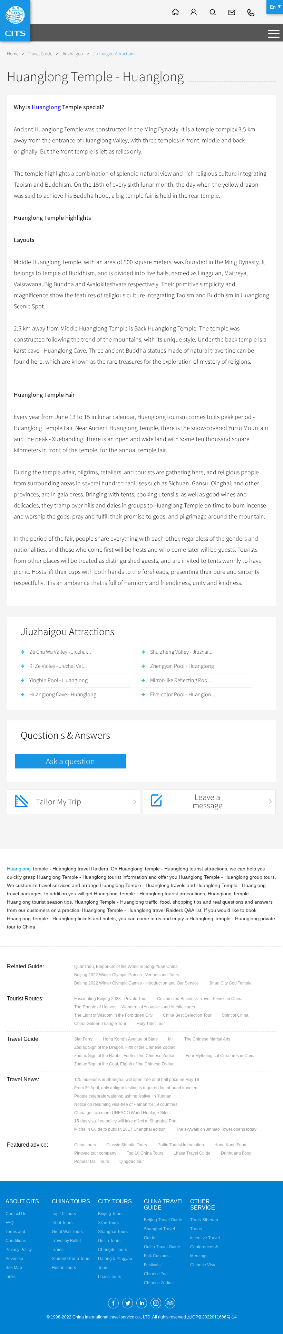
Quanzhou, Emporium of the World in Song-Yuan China (126, 966)
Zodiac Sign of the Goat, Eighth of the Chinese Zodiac (124, 1064)
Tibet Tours (62, 1222)
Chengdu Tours (112, 1249)
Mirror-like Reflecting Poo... (181, 680)
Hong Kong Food (230, 1144)
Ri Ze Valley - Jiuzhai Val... (58, 666)
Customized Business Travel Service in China (200, 998)
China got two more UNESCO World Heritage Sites (121, 1112)
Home (13, 54)
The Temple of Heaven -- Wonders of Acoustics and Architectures (134, 1007)
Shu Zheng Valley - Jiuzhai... (181, 652)
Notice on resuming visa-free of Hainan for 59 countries (125, 1104)
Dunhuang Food (236, 1153)
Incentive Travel (205, 1237)
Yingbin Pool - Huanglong (58, 680)
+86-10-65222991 (251, 12)
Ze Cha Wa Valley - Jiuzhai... (60, 652)
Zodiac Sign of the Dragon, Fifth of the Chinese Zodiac (124, 1047)
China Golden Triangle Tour (100, 1023)
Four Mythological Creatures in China (221, 1055)
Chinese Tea (156, 1273)
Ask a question (70, 761)
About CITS (22, 1201)
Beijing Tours (110, 1213)
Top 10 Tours (64, 1213)
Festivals (152, 1264)
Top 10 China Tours (145, 1153)
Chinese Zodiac (159, 1282)
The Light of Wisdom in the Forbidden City (113, 1015)
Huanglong (46, 107)
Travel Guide (40, 54)
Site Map (14, 1267)
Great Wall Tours (67, 1231)
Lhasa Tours (109, 1276)
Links (11, 1276)
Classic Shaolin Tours (126, 1144)
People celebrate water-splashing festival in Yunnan (123, 1096)
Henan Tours (64, 1267)
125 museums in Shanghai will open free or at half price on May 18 (136, 1079)
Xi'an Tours (108, 1222)
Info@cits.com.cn (232, 12)
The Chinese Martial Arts (207, 1039)
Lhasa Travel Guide (192, 1153)
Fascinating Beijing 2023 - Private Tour (110, 998)
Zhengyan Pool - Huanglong (182, 666)
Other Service (202, 1204)
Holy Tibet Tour (151, 1023)
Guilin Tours (109, 1240)
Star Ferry (83, 1039)
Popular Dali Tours (91, 1161)
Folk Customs (156, 1255)
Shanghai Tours (113, 1231)
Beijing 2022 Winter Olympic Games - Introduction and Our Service (136, 983)
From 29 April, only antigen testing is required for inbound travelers (136, 1087)
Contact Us (16, 1213)
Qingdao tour (131, 1161)
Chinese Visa (202, 1264)
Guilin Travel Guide (162, 1246)
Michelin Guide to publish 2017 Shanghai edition (120, 1129)
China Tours (71, 1201)
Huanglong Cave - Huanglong (62, 694)
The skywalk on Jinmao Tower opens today (216, 1129)
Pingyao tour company (95, 1153)
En (273, 7)
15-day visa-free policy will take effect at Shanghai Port (125, 1121)
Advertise (14, 1258)
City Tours (115, 1201)
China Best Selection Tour (187, 1015)
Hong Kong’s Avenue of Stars (130, 1039)
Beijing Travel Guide (163, 1220)
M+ (171, 1039)
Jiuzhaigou (72, 54)
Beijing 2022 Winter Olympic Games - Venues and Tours (126, 974)
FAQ (9, 1222)
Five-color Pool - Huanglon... (182, 694)
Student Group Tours (71, 1258)
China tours (85, 1144)
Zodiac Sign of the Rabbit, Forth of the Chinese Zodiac (124, 1055)
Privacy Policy (19, 1249)
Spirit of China (235, 1015)
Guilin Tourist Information (180, 1144)
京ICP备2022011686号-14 (212, 1317)
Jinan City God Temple (230, 983)
